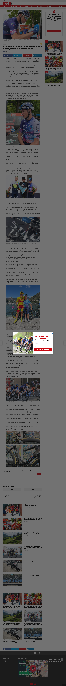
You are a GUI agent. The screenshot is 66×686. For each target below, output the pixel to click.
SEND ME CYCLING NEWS (43, 349)
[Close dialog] (52, 333)
